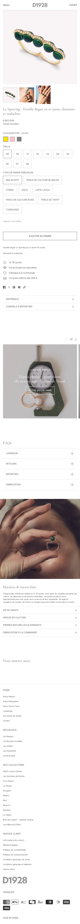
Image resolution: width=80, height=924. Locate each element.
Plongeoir (7, 791)
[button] (24, 287)
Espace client (9, 869)
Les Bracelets (9, 756)
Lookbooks (7, 711)
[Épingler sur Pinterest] (14, 287)
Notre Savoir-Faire (11, 706)
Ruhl (5, 800)
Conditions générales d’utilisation (17, 864)
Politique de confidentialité (14, 850)
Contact (6, 721)
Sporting (6, 810)
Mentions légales (10, 845)
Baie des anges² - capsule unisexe (18, 820)
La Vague (7, 815)
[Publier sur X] (9, 287)
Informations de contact (13, 840)
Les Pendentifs (9, 751)
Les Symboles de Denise (14, 776)
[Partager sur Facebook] (4, 287)
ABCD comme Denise (12, 771)
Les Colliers (8, 746)
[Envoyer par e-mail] (19, 287)
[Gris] (19, 139)
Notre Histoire (9, 696)
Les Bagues (8, 736)
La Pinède (7, 786)
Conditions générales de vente (16, 859)
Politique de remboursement (15, 854)
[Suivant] (76, 339)
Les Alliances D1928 (11, 824)
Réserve (6, 805)
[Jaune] (6, 139)
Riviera (6, 795)
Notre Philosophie (10, 701)
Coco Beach (8, 781)
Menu (6, 5)
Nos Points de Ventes (12, 716)
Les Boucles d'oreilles (12, 741)
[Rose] (12, 139)
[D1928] (40, 5)
